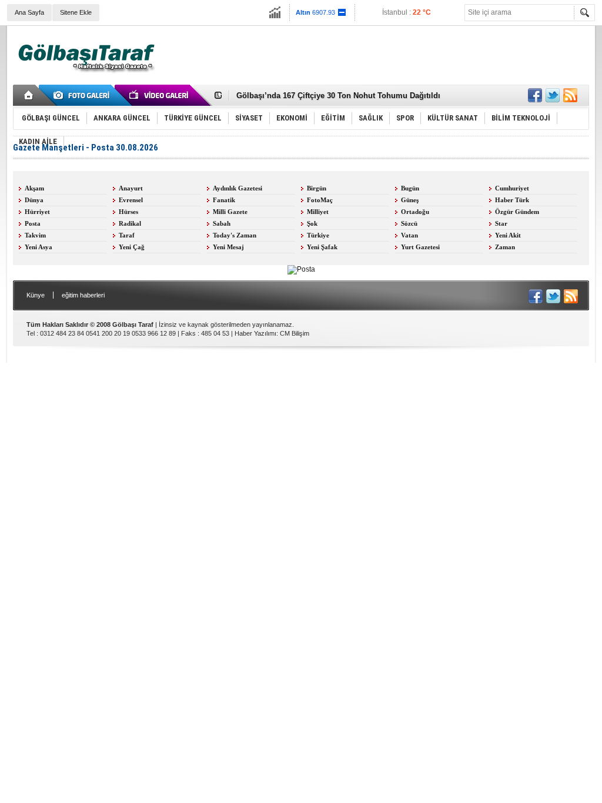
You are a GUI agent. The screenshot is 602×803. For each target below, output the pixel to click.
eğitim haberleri (83, 295)
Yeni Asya (38, 247)
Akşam (34, 188)
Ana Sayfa (29, 12)
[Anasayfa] (29, 95)
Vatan (409, 235)
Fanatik (224, 200)
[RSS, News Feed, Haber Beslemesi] (570, 95)
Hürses (128, 212)
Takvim (35, 235)
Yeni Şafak (322, 247)
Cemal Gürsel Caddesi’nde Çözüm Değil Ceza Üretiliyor (337, 100)
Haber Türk (512, 200)
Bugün (410, 188)
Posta (33, 223)
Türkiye (318, 235)
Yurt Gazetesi (420, 247)
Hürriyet (37, 212)
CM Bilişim (294, 333)
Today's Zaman (234, 235)
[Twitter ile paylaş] (553, 95)
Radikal (130, 223)
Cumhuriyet (512, 188)
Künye (35, 295)
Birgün (316, 188)
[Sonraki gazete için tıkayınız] (301, 269)
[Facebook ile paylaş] (535, 95)
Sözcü (409, 223)
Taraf (127, 235)
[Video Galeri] (160, 95)
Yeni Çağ (132, 247)
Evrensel (131, 200)
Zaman (505, 247)
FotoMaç (320, 200)
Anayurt (131, 188)
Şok (312, 223)
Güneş (410, 200)
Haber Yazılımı (255, 333)
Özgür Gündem (517, 212)
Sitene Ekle (76, 12)
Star (501, 223)
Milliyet (318, 212)
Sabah (221, 223)
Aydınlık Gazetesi (237, 188)
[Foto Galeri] (83, 95)
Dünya (34, 200)
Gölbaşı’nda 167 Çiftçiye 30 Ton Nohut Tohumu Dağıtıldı (338, 90)
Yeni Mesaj (228, 247)
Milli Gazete (230, 212)
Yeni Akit (508, 235)
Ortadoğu (415, 212)
